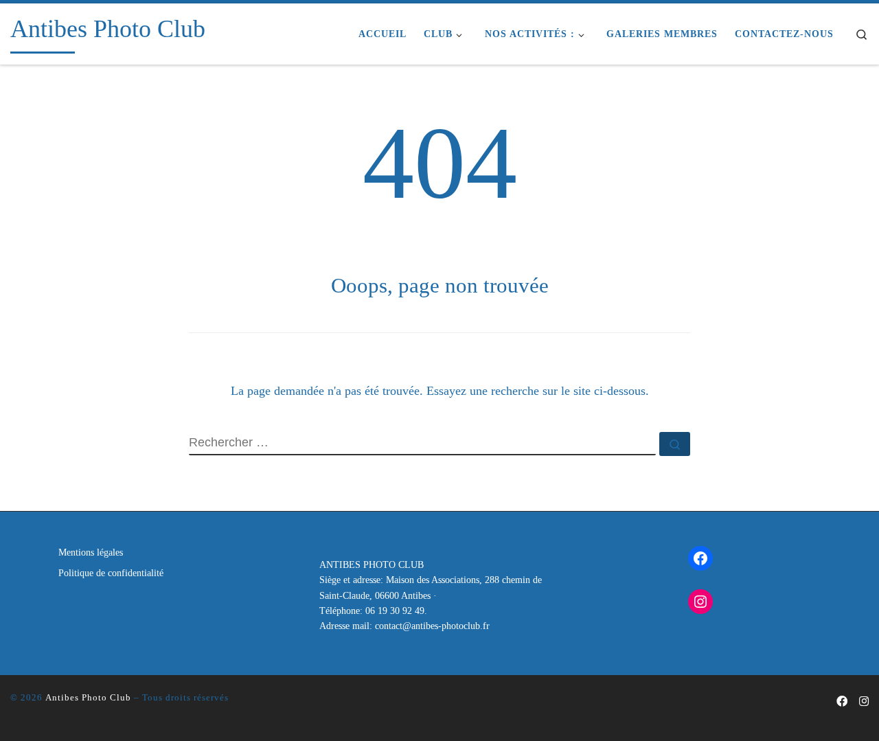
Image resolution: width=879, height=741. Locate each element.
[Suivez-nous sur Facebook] (841, 702)
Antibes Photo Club (88, 697)
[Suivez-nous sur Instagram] (864, 702)
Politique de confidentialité (110, 573)
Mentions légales (90, 552)
